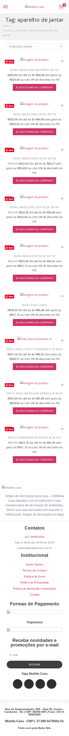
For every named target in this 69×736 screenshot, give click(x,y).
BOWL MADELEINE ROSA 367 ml (34, 256)
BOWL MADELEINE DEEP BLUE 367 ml (34, 207)
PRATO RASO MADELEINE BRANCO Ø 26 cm (34, 393)
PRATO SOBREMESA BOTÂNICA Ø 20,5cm (34, 437)
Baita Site (44, 727)
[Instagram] (40, 684)
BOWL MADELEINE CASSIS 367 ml (34, 158)
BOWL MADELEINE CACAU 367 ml (34, 114)
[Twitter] (29, 684)
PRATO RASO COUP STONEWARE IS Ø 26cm (34, 349)
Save (11, 61)
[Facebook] (17, 684)
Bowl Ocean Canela (34, 305)
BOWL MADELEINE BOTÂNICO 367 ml (34, 70)
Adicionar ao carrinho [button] (36, 87)
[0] (61, 6)
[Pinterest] (51, 684)
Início (6, 26)
